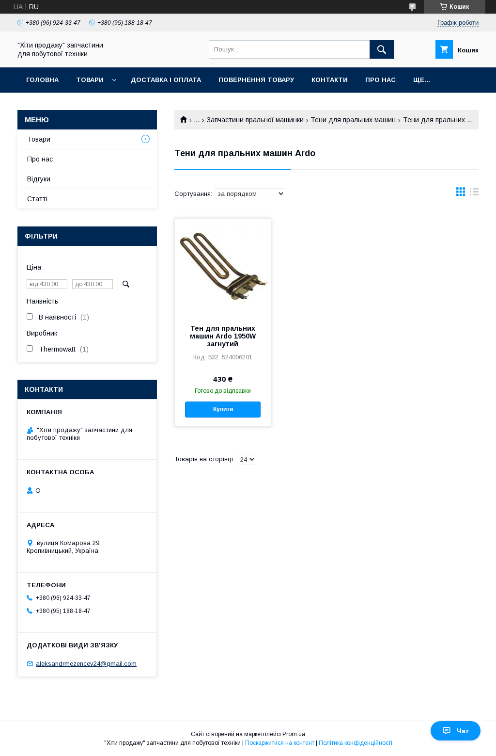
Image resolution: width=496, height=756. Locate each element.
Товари (90, 79)
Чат (463, 731)
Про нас (380, 79)
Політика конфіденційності (355, 743)
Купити (223, 409)
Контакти (329, 79)
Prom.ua (293, 734)
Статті (37, 199)
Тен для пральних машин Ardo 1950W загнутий (223, 336)
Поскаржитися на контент (279, 743)
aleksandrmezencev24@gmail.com (86, 663)
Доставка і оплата (166, 79)
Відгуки (38, 179)
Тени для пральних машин (353, 120)
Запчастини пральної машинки (255, 120)
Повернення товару (256, 79)
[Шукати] (382, 49)
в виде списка (474, 194)
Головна (42, 79)
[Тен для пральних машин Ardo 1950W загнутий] (223, 267)
